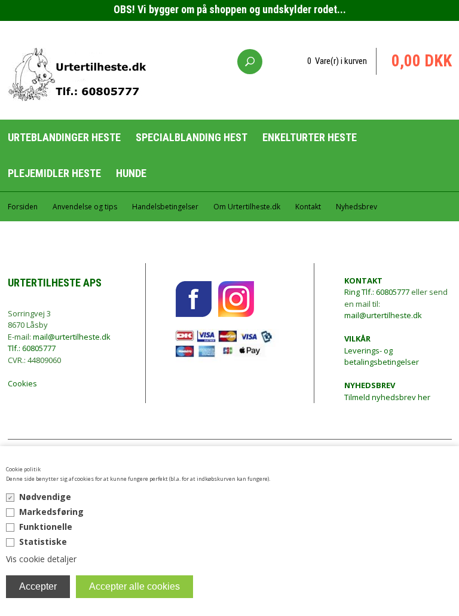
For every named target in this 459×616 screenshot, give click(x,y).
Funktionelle (45, 526)
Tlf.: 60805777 (32, 348)
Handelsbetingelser (165, 207)
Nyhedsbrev (356, 207)
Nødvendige (45, 496)
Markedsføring (51, 511)
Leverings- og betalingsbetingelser (381, 350)
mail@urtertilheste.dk (72, 336)
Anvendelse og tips (85, 207)
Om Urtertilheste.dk (246, 207)
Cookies (22, 383)
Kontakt (308, 207)
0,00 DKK (421, 61)
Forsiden (23, 207)
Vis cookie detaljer (41, 559)
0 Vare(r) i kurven (337, 61)
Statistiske (43, 541)
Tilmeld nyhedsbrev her (387, 391)
